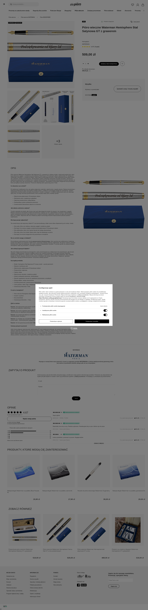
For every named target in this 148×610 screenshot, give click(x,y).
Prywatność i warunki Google (77, 296)
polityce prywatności (83, 295)
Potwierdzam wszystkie (92, 321)
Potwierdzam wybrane (56, 321)
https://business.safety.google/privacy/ (50, 298)
